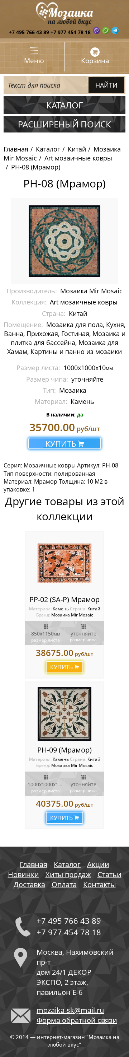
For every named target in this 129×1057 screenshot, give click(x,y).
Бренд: (43, 615)
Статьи (109, 874)
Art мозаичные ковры (78, 158)
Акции (98, 864)
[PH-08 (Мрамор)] (64, 241)
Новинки (23, 874)
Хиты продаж (68, 874)
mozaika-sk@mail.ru (70, 1010)
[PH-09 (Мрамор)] (64, 714)
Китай (77, 149)
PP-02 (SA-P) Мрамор (64, 599)
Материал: (41, 609)
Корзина (95, 60)
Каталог (48, 149)
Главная (16, 149)
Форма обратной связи (77, 1020)
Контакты (99, 884)
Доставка (29, 884)
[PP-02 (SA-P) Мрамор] (64, 563)
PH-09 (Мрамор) (64, 750)
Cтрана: (78, 609)
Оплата (64, 884)
